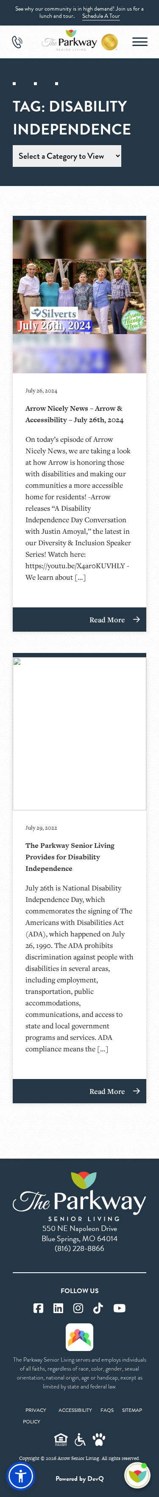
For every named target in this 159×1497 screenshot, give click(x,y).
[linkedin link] (58, 1308)
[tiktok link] (98, 1308)
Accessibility (75, 1410)
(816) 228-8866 (79, 1248)
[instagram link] (78, 1308)
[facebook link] (38, 1308)
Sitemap (132, 1410)
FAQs (107, 1410)
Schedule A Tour (101, 15)
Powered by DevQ (80, 1479)
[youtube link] (119, 1308)
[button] (20, 1476)
